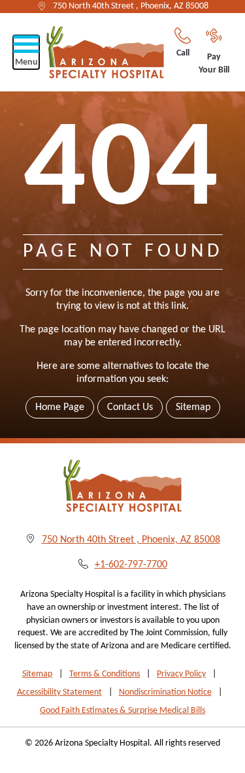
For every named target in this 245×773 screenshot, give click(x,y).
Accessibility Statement (59, 692)
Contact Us (130, 407)
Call (182, 53)
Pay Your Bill (214, 63)
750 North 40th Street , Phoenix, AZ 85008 (130, 6)
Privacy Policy (181, 674)
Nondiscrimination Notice (165, 692)
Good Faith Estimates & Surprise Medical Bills (122, 711)
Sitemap (193, 407)
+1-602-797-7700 (131, 565)
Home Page (59, 407)
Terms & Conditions (104, 674)
